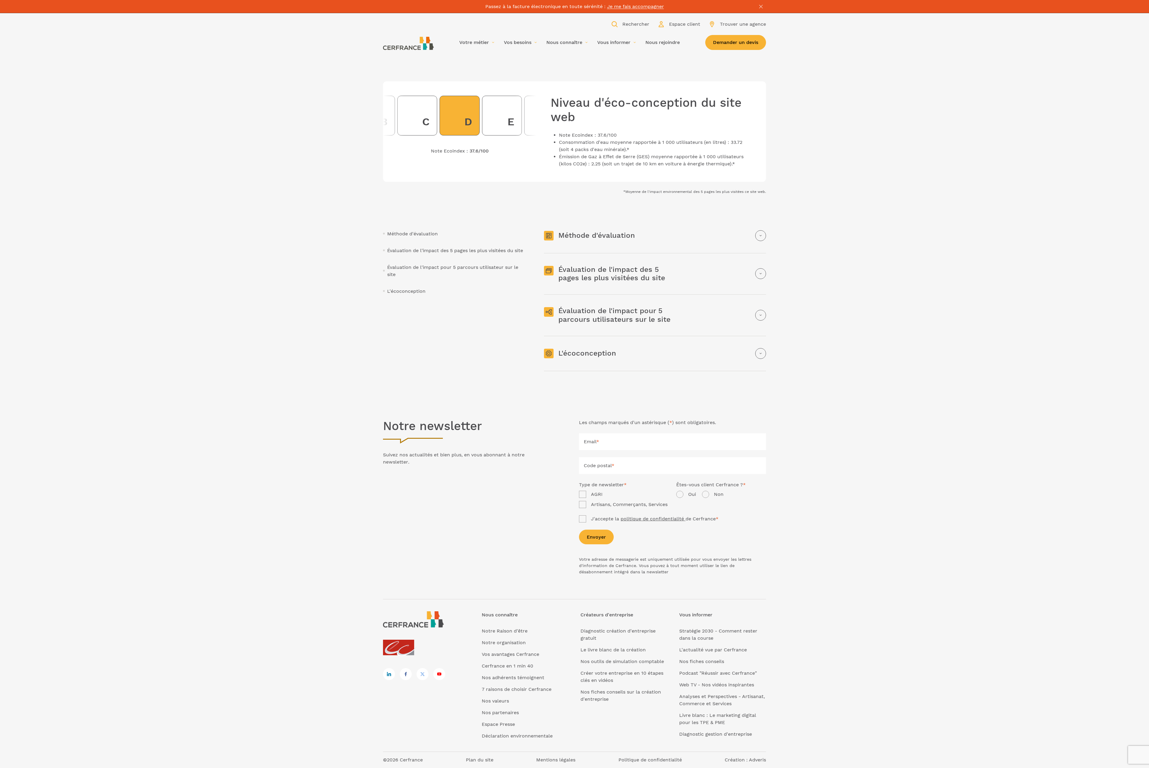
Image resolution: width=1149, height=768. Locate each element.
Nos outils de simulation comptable (622, 661)
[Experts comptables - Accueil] (400, 648)
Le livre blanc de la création (613, 650)
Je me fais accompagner (635, 6)
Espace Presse (498, 724)
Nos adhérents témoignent (513, 677)
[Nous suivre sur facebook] (406, 674)
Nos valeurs (495, 701)
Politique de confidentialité (650, 760)
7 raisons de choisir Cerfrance (516, 689)
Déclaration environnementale (517, 736)
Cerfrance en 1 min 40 (507, 666)
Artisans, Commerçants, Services (629, 504)
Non (719, 494)
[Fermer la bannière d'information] (761, 6)
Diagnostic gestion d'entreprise (715, 734)
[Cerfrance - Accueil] (408, 43)
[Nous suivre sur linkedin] (389, 674)
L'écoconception (406, 291)
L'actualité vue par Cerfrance (713, 650)
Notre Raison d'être (505, 631)
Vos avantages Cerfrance (510, 654)
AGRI (597, 494)
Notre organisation (504, 642)
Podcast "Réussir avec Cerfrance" (718, 673)
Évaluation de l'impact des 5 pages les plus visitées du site (455, 250)
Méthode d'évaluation (412, 234)
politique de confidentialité (653, 519)
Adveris (757, 760)
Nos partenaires (500, 712)
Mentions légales (555, 760)
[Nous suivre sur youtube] (439, 674)
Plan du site (479, 760)
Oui (692, 494)
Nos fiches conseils (701, 661)
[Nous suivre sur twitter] (422, 674)
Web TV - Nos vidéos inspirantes (716, 685)
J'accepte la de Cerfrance (654, 519)
